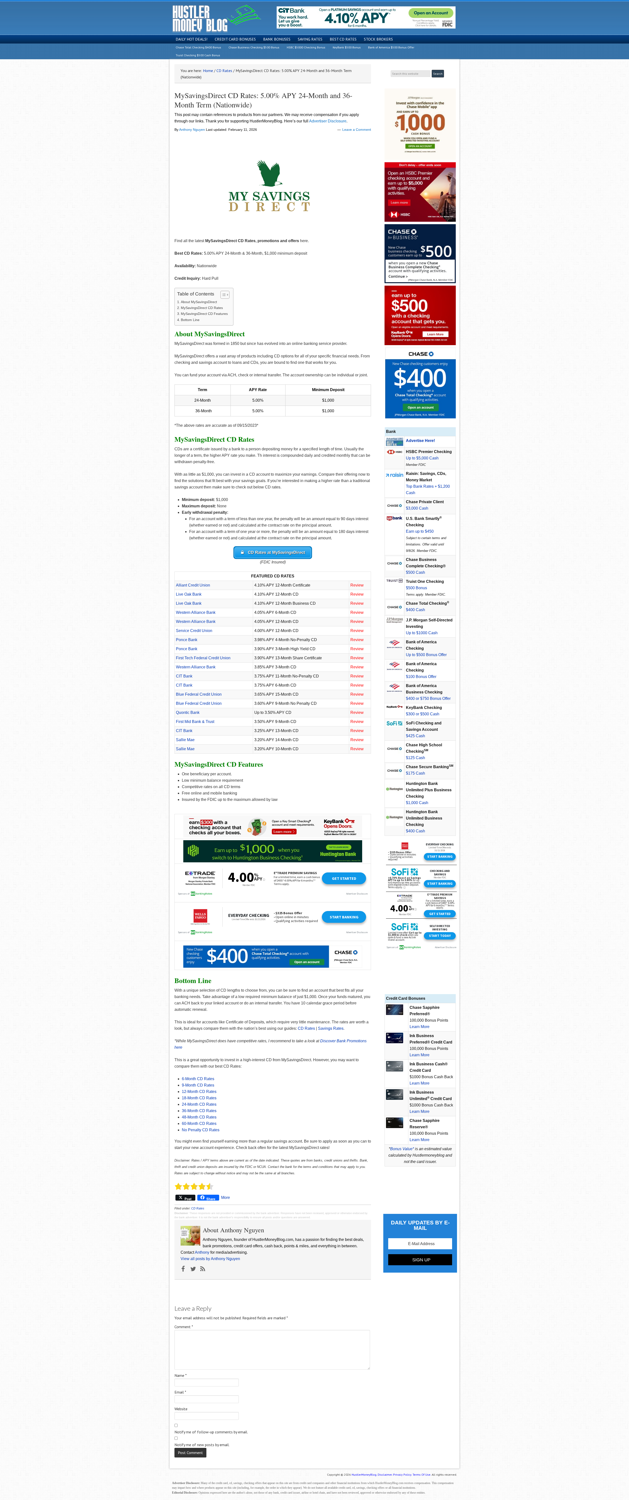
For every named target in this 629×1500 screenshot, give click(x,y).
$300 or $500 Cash (422, 714)
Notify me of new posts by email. (201, 1444)
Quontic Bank (188, 712)
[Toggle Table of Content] (222, 295)
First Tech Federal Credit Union (203, 658)
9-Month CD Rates (198, 1085)
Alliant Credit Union (193, 585)
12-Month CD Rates (199, 1091)
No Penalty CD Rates (200, 1130)
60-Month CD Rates (199, 1123)
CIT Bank (184, 676)
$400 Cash (415, 610)
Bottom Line (190, 320)
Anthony (202, 1252)
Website (180, 1408)
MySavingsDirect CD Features (204, 314)
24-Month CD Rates (199, 1104)
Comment (183, 1326)
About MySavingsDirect (199, 302)
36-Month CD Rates (199, 1111)
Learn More (419, 1027)
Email (180, 1392)
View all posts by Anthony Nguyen (210, 1259)
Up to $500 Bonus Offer (426, 655)
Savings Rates (330, 1028)
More (225, 1197)
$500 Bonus (416, 588)
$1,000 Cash (417, 803)
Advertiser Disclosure (327, 121)
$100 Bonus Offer (421, 677)
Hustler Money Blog (216, 18)
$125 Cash (415, 758)
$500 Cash (415, 572)
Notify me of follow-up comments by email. (211, 1431)
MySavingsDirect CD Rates (202, 308)
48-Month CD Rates (199, 1117)
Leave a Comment (356, 130)
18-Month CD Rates (199, 1098)
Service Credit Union (194, 631)
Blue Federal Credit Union (199, 694)
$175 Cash (415, 773)
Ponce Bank (186, 640)
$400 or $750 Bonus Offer (428, 698)
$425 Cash (415, 736)
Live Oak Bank (188, 594)
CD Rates (306, 1028)
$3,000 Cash (417, 508)
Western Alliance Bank (195, 612)
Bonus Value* (402, 1149)
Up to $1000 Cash (422, 633)
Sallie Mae (185, 740)
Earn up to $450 (420, 531)
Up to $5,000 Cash (422, 458)
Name (180, 1375)
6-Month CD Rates (198, 1079)
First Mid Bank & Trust (195, 722)
